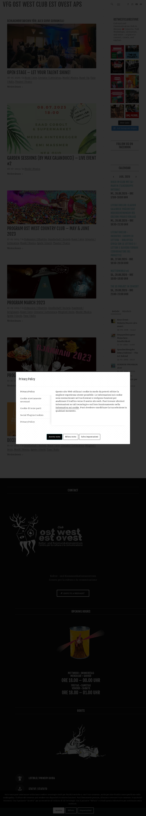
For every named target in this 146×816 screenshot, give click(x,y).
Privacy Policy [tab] (27, 391)
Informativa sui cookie (67, 407)
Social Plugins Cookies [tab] (31, 415)
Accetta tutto (54, 437)
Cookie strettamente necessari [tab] (30, 400)
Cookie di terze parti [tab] (30, 408)
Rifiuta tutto (70, 437)
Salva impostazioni (89, 437)
